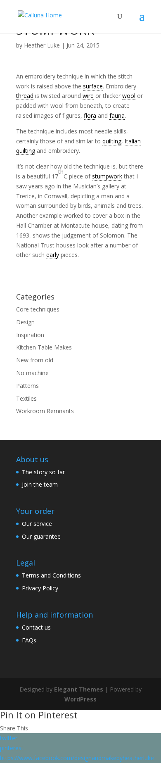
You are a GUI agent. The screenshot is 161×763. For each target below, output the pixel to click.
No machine (32, 373)
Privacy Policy (40, 588)
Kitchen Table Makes (44, 347)
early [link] (52, 255)
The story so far (43, 472)
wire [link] (88, 96)
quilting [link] (111, 141)
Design (25, 322)
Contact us (36, 627)
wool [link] (128, 96)
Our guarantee (41, 536)
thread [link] (24, 96)
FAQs (29, 640)
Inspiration (30, 335)
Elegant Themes (78, 689)
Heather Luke (42, 45)
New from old (34, 360)
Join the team (40, 484)
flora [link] (90, 115)
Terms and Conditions (51, 575)
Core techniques (37, 309)
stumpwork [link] (107, 176)
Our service (37, 524)
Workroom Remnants (45, 411)
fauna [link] (117, 115)
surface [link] (93, 86)
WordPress (80, 699)
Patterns (27, 386)
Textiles (26, 398)
